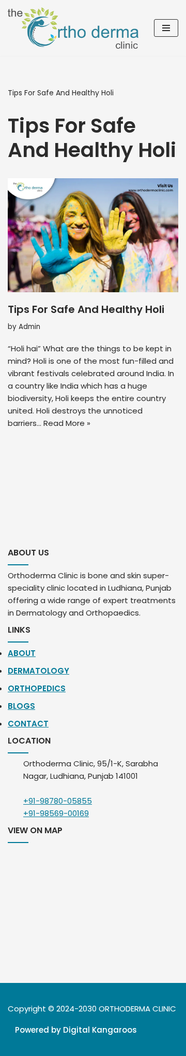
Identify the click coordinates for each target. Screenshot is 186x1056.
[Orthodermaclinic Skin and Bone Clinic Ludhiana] (73, 28)
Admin (29, 327)
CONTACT (28, 723)
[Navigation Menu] (166, 28)
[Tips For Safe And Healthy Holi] (93, 235)
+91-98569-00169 (56, 813)
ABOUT (22, 653)
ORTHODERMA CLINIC (137, 1008)
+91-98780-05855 (57, 800)
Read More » (66, 423)
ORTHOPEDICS (37, 688)
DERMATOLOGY (38, 670)
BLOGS (21, 706)
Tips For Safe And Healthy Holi (86, 309)
